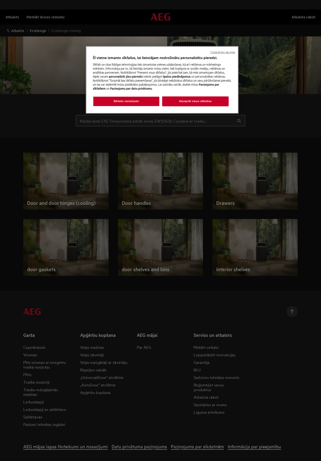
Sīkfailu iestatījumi (126, 101)
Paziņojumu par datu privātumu (131, 88)
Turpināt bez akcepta (222, 52)
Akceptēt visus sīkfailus (195, 101)
